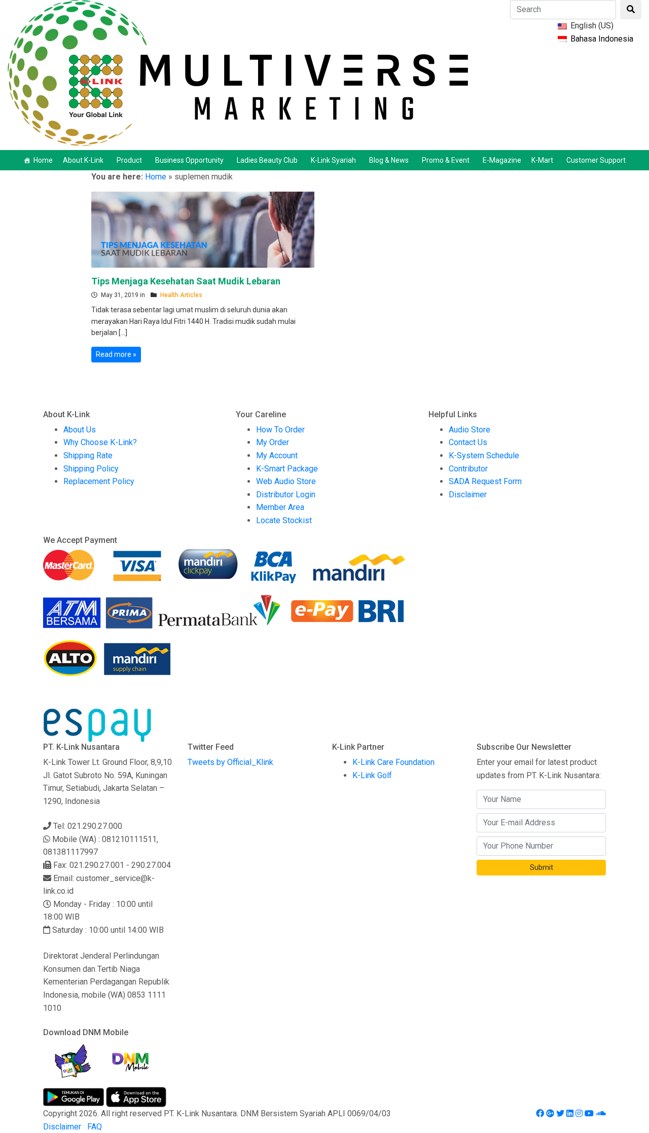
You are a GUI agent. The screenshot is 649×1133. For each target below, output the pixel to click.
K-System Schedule (484, 455)
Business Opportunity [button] (189, 160)
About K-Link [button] (83, 160)
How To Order (280, 429)
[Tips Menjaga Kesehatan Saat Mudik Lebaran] (202, 229)
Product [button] (129, 160)
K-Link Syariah (333, 160)
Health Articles (181, 295)
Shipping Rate (88, 455)
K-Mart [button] (542, 160)
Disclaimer (468, 494)
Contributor (468, 468)
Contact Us (468, 442)
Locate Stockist (284, 520)
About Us (79, 429)
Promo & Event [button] (446, 160)
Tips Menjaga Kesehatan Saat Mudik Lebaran (185, 281)
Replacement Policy (98, 481)
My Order (272, 442)
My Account (277, 455)
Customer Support (596, 160)
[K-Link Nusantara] (238, 72)
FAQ (94, 1126)
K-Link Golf (372, 775)
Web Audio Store (286, 481)
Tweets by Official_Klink (230, 762)
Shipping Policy (91, 468)
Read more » (116, 354)
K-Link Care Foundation (393, 762)
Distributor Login (285, 494)
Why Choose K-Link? (100, 442)
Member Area (280, 507)
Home (43, 160)
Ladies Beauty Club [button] (267, 160)
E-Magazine (502, 160)
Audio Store (469, 429)
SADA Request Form (485, 481)
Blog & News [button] (389, 160)
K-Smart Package (287, 468)
